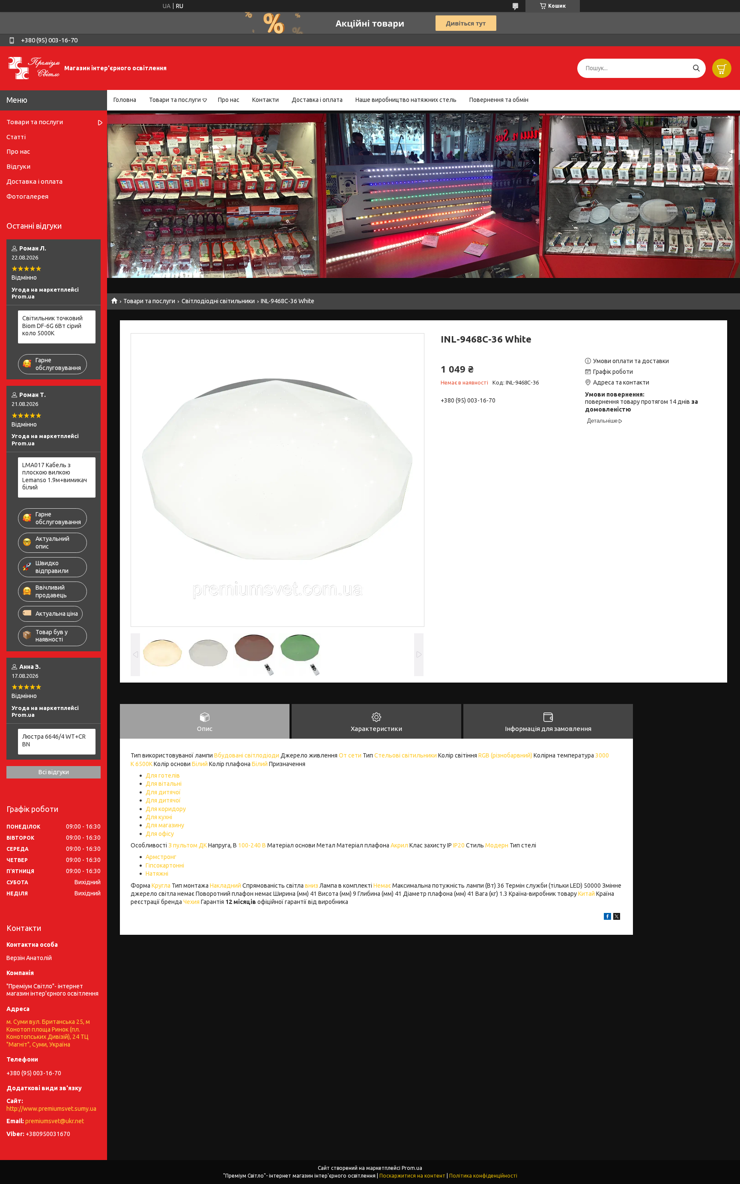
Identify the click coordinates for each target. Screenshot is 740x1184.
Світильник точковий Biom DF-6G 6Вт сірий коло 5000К (52, 326)
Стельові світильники (405, 755)
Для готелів (163, 775)
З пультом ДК (187, 845)
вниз (311, 885)
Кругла (161, 885)
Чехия (191, 901)
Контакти (265, 99)
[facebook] (607, 917)
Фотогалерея (27, 196)
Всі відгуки (54, 772)
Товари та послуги (175, 99)
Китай (586, 893)
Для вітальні (164, 783)
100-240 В (252, 845)
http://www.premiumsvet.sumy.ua (51, 1108)
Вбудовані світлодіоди (246, 755)
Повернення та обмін (498, 99)
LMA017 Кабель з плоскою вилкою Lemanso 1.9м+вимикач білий (54, 476)
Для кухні (159, 817)
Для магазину (165, 825)
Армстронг (161, 856)
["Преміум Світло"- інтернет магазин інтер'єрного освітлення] (34, 67)
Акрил (399, 845)
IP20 (459, 845)
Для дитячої (163, 792)
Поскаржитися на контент (412, 1175)
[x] (616, 917)
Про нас (228, 99)
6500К (143, 764)
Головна (124, 99)
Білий (200, 764)
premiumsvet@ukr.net (54, 1121)
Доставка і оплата (317, 99)
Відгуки (18, 166)
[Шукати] (696, 68)
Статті (16, 136)
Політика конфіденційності (483, 1175)
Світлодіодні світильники (218, 301)
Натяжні (157, 873)
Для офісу (160, 833)
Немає (382, 885)
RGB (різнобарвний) (505, 755)
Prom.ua (412, 1168)
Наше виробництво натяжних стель (406, 99)
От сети (350, 755)
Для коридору (166, 808)
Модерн (496, 845)
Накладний (225, 885)
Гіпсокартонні (165, 865)
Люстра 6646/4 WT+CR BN (54, 740)
